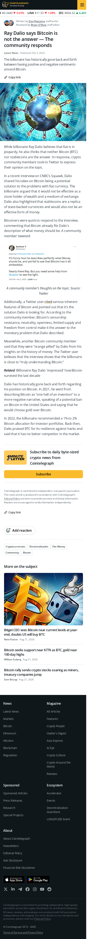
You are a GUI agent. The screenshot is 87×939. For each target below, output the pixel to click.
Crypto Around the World (59, 764)
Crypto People (56, 726)
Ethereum (9, 733)
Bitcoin (7, 726)
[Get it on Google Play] (38, 879)
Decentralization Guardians (57, 810)
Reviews (52, 774)
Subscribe (43, 474)
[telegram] (20, 890)
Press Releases (12, 800)
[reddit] (49, 890)
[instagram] (34, 890)
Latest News (11, 53)
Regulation (10, 755)
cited (48, 302)
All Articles (53, 711)
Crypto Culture (56, 755)
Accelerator (54, 793)
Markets (8, 719)
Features (52, 719)
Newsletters (11, 846)
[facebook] (27, 890)
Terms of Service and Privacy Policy (23, 932)
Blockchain (10, 748)
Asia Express (55, 740)
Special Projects (13, 815)
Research (9, 808)
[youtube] (42, 890)
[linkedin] (13, 890)
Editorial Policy (12, 498)
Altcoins (8, 740)
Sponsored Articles (15, 793)
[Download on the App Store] (14, 879)
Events (51, 800)
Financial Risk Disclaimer (19, 868)
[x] (5, 890)
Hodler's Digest (56, 733)
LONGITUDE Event (58, 819)
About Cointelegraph (16, 838)
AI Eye (50, 748)
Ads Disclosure (12, 860)
